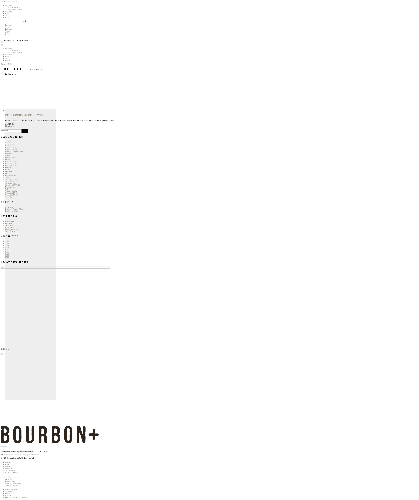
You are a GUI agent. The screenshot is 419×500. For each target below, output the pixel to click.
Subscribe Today (6, 64)
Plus (6, 126)
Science (11, 126)
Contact (8, 462)
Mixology (8, 171)
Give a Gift (9, 495)
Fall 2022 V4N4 (11, 165)
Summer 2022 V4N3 (12, 185)
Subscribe (8, 48)
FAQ (7, 464)
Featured (8, 167)
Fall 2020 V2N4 (11, 161)
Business (8, 154)
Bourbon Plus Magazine (9, 2)
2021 (7, 251)
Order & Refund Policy (13, 484)
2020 (7, 253)
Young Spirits (10, 197)
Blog (7, 56)
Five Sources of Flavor (25, 114)
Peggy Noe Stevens (12, 229)
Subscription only (11, 183)
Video (7, 189)
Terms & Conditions (12, 486)
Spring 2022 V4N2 (12, 179)
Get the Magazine (11, 489)
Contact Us (9, 466)
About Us (8, 476)
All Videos (9, 207)
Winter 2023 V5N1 (12, 195)
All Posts (8, 142)
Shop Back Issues (11, 470)
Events (7, 60)
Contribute (9, 468)
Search (23, 21)
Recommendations (11, 175)
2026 (7, 241)
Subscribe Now (15, 50)
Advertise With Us (11, 472)
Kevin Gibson (10, 227)
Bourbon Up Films (11, 150)
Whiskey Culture (11, 191)
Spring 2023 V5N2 (12, 181)
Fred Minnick (10, 223)
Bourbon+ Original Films (14, 152)
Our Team (8, 54)
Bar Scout (8, 146)
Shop (7, 58)
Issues (7, 169)
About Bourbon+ (11, 478)
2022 (7, 249)
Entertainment (10, 158)
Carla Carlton (10, 221)
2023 (7, 247)
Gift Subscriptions (16, 52)
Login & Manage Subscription (15, 497)
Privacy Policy (10, 482)
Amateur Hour (10, 144)
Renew (7, 493)
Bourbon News (10, 148)
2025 (7, 243)
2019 (7, 255)
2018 (7, 257)
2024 (7, 245)
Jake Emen (9, 225)
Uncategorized (10, 187)
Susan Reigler (10, 231)
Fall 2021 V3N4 (11, 163)
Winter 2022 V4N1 (12, 193)
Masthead (8, 480)
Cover (7, 156)
